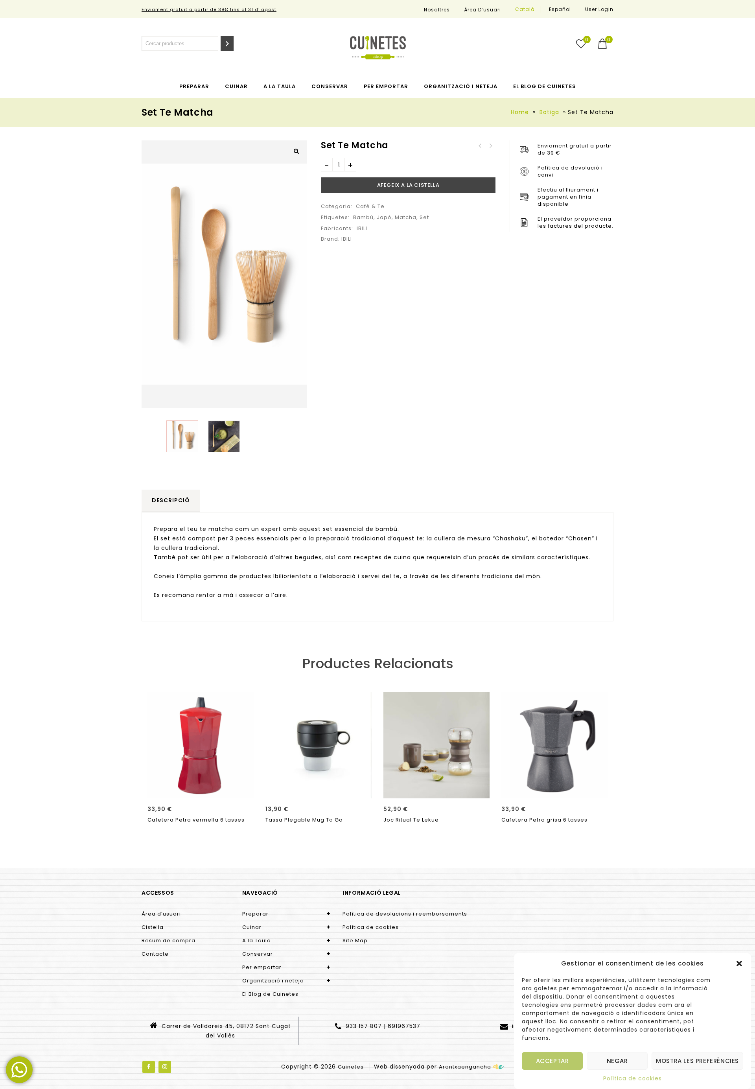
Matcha (405, 217)
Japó (384, 217)
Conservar (329, 86)
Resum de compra (168, 940)
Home (520, 112)
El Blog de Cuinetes (544, 86)
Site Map (355, 940)
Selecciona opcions (318, 790)
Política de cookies (632, 1078)
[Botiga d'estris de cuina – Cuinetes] (378, 47)
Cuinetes (351, 1067)
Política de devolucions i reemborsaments (405, 914)
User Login (599, 9)
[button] (739, 963)
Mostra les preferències (697, 1061)
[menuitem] (525, 9)
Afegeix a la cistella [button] (201, 790)
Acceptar (552, 1061)
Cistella (153, 927)
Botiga (549, 112)
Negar (617, 1061)
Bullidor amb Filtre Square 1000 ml (480, 146)
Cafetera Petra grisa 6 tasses (490, 146)
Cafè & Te (370, 206)
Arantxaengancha (465, 1067)
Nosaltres (437, 10)
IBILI (362, 228)
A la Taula (279, 86)
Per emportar (386, 86)
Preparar (194, 86)
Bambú (363, 217)
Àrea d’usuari (482, 10)
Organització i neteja (460, 86)
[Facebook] (148, 1067)
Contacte (155, 954)
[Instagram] (164, 1067)
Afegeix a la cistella (408, 185)
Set (424, 217)
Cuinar (236, 86)
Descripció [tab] (171, 500)
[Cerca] (227, 43)
